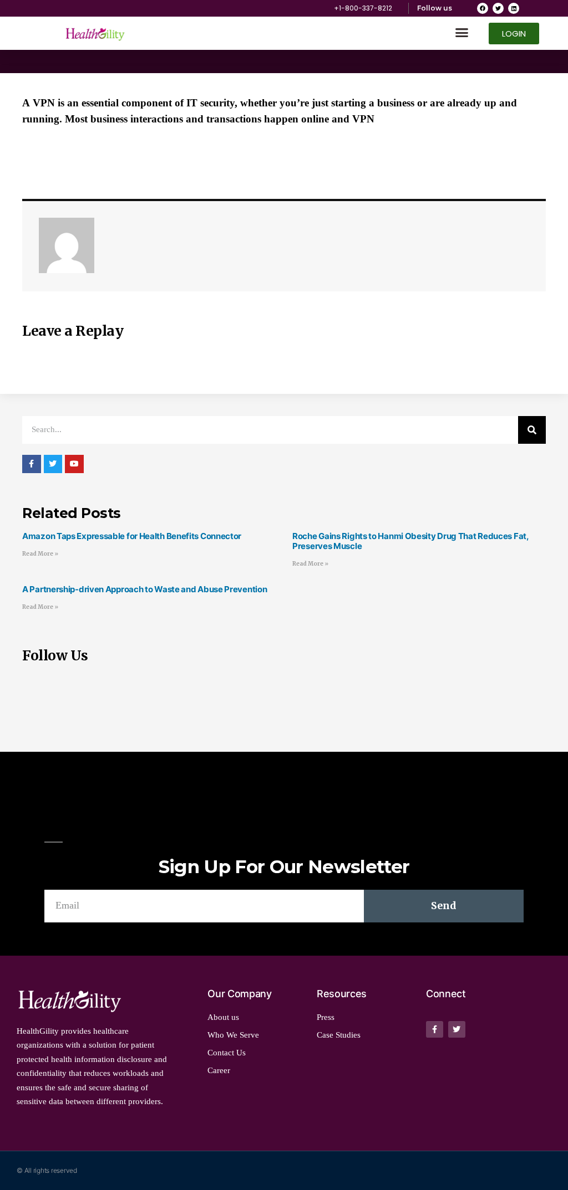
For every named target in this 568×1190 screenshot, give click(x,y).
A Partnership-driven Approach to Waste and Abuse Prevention (144, 589)
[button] (462, 32)
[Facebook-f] (434, 1029)
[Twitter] (498, 8)
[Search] (532, 430)
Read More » (40, 553)
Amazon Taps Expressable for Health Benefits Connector (131, 536)
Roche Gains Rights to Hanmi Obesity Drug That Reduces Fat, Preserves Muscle (410, 541)
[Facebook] (482, 8)
